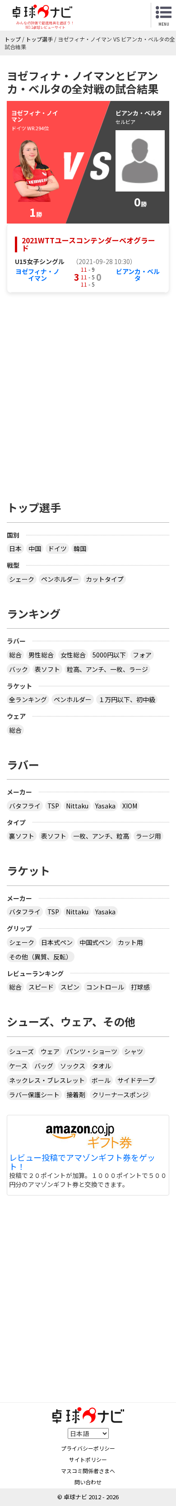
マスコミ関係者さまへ (88, 1470)
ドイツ (57, 548)
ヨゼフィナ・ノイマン (37, 275)
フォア (142, 654)
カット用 (130, 942)
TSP (53, 805)
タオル (101, 1065)
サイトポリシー (88, 1459)
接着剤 (75, 1094)
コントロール (105, 986)
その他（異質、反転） (40, 956)
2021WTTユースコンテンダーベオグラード (88, 244)
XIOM (129, 805)
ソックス (72, 1065)
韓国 (80, 548)
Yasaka (105, 805)
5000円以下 (109, 654)
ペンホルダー (60, 579)
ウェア (50, 1051)
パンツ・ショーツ (91, 1051)
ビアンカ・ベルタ (138, 275)
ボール (101, 1080)
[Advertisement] (88, 392)
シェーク (21, 579)
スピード (41, 986)
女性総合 (73, 654)
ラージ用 (148, 835)
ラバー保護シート (34, 1094)
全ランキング (28, 699)
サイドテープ (136, 1080)
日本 (15, 548)
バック (18, 669)
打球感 (140, 986)
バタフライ (25, 805)
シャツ (133, 1051)
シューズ (21, 1051)
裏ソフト (21, 835)
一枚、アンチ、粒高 (101, 835)
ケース (18, 1065)
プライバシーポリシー (88, 1448)
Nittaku (77, 805)
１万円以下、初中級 (126, 699)
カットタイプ (105, 579)
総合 (15, 654)
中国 (34, 548)
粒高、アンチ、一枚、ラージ (107, 669)
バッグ (43, 1065)
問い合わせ (88, 1482)
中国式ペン (95, 942)
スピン (69, 986)
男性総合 (41, 654)
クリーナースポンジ (120, 1094)
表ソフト (47, 669)
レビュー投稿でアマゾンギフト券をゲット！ (82, 1162)
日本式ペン (57, 942)
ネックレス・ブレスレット (47, 1080)
